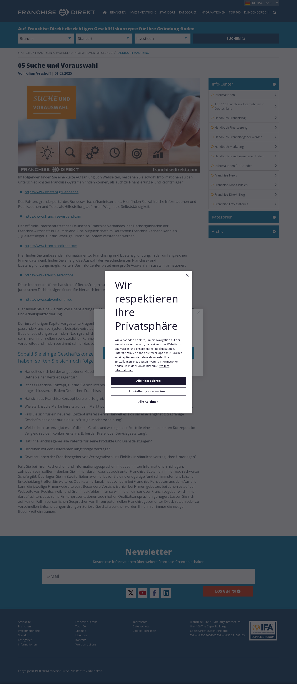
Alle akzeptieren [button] (148, 381)
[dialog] (148, 342)
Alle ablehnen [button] (148, 401)
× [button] (187, 275)
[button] (148, 391)
